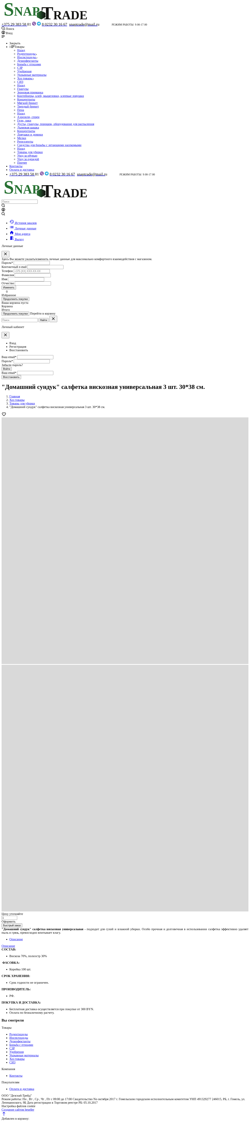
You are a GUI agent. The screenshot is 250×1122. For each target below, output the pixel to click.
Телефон (7, 271)
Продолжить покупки (15, 299)
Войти (6, 368)
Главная (14, 396)
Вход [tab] (12, 343)
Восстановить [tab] (18, 350)
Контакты (15, 166)
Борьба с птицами (21, 1044)
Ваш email (9, 357)
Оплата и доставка (21, 169)
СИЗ (12, 1062)
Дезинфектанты (19, 1041)
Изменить (8, 287)
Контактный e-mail (14, 266)
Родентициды (18, 1034)
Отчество (8, 283)
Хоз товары (17, 1059)
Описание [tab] (16, 939)
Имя (4, 279)
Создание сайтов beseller (18, 1109)
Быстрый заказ (12, 925)
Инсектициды (18, 1037)
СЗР (12, 1048)
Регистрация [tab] (17, 346)
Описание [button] (8, 946)
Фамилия (8, 275)
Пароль (7, 262)
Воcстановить (11, 377)
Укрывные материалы (24, 1055)
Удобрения (16, 1052)
